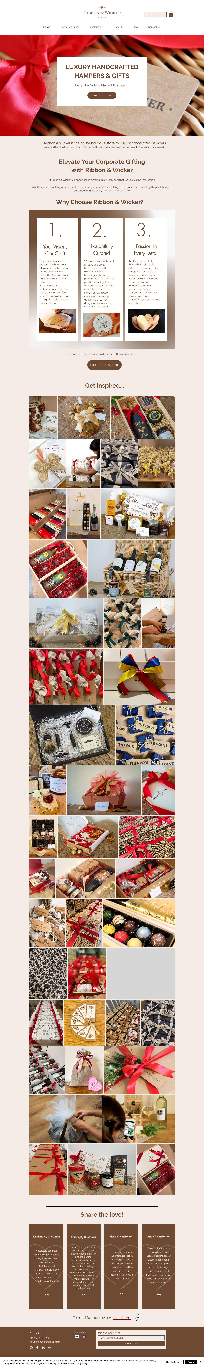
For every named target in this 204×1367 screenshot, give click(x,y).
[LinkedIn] (43, 1347)
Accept (191, 1361)
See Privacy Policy (78, 1363)
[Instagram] (31, 1347)
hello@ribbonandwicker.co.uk (45, 1341)
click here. (122, 1317)
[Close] (200, 1362)
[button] (171, 14)
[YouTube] (49, 1347)
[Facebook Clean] (37, 1347)
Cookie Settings (173, 1361)
